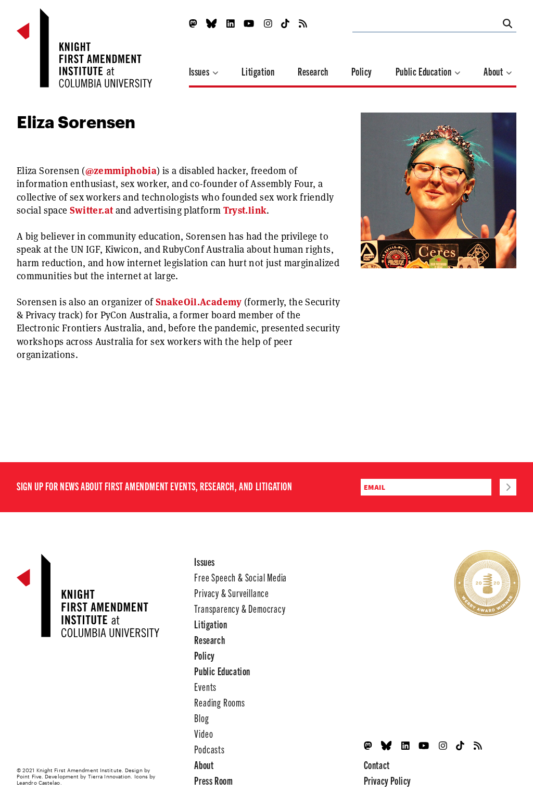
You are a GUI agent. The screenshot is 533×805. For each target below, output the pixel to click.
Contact (377, 764)
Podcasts (209, 749)
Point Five (29, 776)
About (494, 71)
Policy (361, 71)
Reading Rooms (219, 702)
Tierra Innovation (109, 776)
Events (205, 686)
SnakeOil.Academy (199, 302)
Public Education (424, 71)
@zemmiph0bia (121, 171)
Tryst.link (245, 210)
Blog (201, 717)
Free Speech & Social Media (240, 577)
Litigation (258, 71)
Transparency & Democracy (239, 608)
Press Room (213, 780)
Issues (200, 71)
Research (313, 71)
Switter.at (91, 210)
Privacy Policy (387, 780)
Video (203, 733)
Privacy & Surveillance (231, 592)
